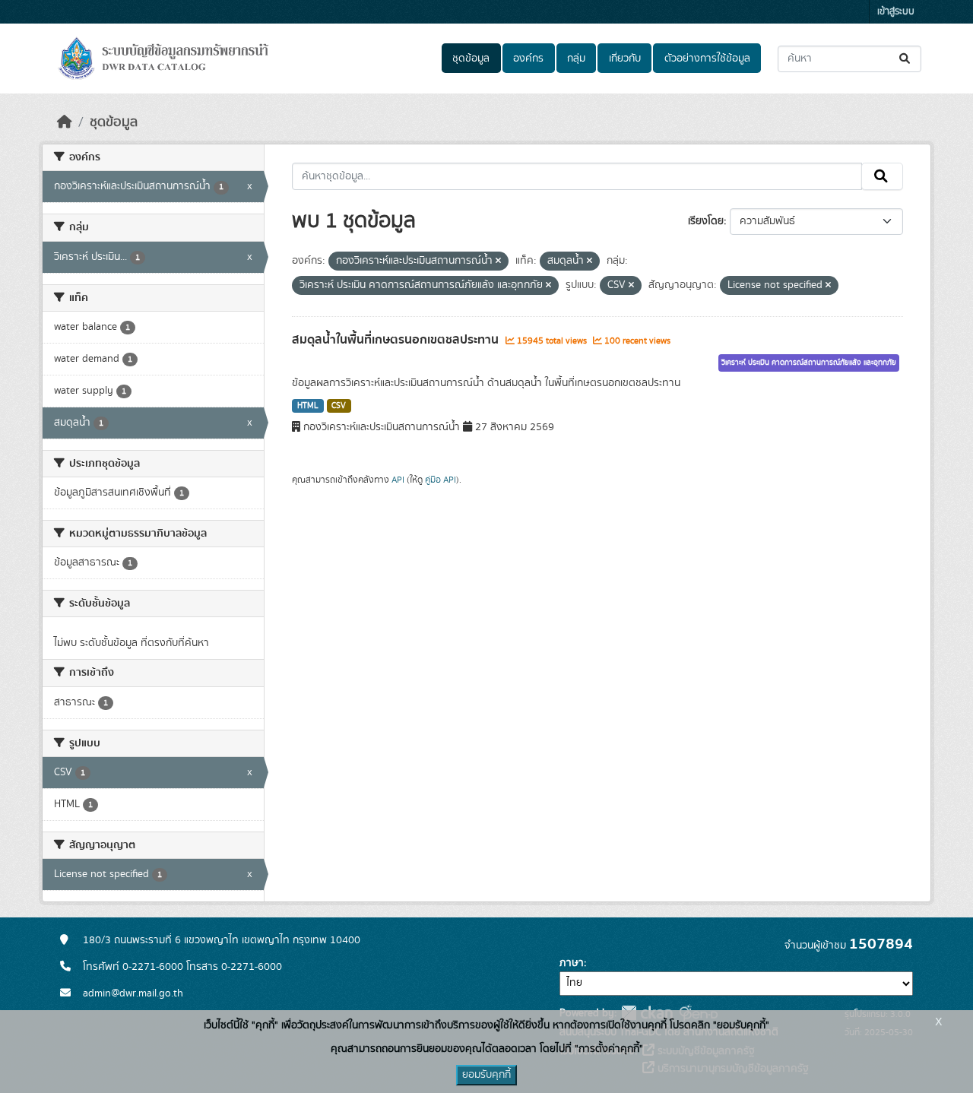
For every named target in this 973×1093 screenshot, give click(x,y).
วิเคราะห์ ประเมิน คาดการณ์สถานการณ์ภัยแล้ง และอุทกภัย (808, 362)
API (397, 479)
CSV (338, 406)
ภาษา (571, 963)
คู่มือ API (440, 479)
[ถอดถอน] (498, 261)
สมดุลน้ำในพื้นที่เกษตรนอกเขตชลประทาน (397, 340)
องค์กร (528, 58)
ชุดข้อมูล (471, 58)
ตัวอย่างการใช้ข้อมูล (707, 58)
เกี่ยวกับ (625, 58)
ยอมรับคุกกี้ (486, 1074)
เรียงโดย (706, 221)
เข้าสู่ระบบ (895, 12)
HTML (308, 406)
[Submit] (905, 59)
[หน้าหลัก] (64, 122)
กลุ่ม (576, 58)
